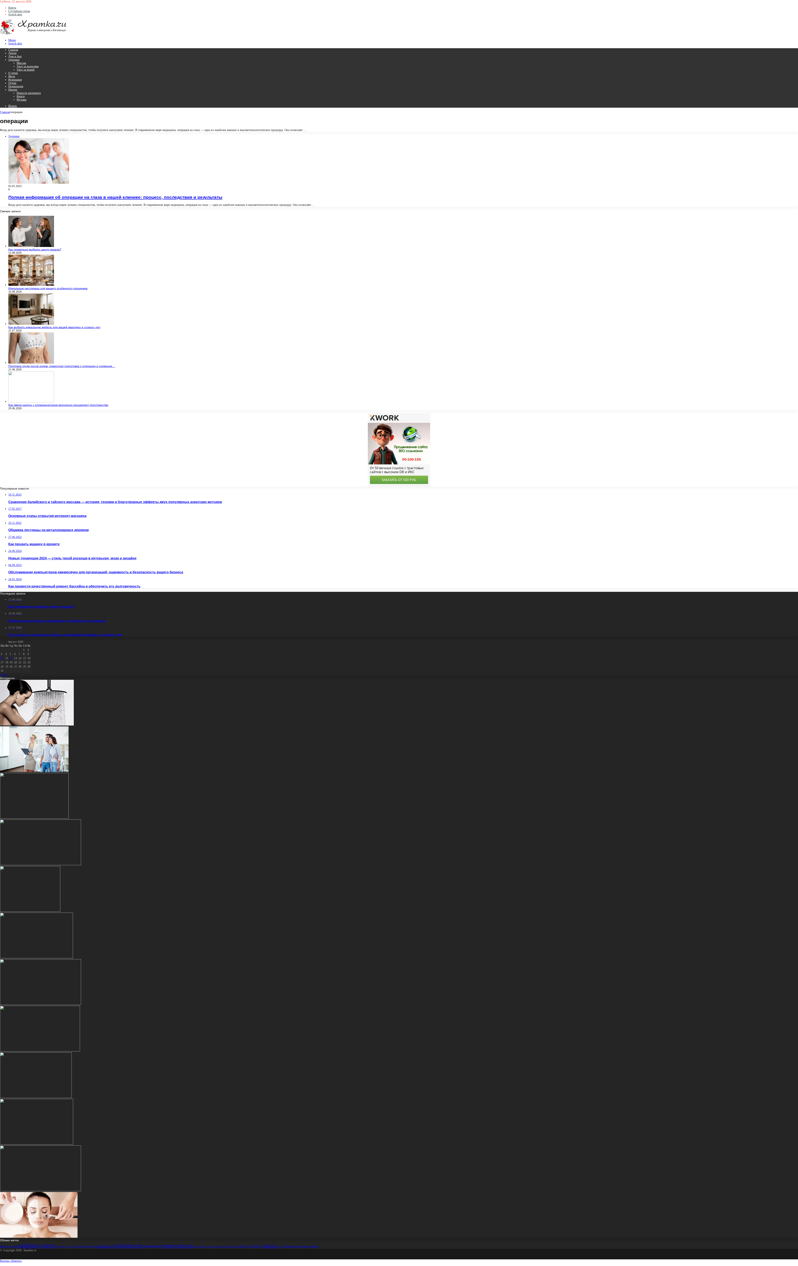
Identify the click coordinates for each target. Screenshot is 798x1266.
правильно (152, 1246)
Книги (21, 96)
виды (4, 1246)
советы (269, 1245)
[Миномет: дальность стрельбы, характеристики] (36, 1097)
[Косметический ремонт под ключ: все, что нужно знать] (40, 1050)
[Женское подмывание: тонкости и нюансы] (37, 724)
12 (11, 658)
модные (89, 1246)
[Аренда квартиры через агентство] (34, 771)
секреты (255, 1246)
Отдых (12, 83)
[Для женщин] (33, 34)
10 (2, 658)
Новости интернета (29, 93)
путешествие (213, 1246)
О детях (13, 73)
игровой (59, 1246)
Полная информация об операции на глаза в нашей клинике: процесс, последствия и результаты (115, 197)
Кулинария (15, 79)
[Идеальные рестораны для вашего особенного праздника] (31, 284)
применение (201, 1246)
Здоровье (14, 59)
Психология (15, 86)
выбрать (29, 1245)
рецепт (243, 1246)
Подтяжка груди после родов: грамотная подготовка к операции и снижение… (61, 366)
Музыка (21, 99)
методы (78, 1246)
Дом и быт (15, 56)
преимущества (177, 1245)
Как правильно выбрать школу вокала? (34, 249)
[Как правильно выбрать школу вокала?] (31, 246)
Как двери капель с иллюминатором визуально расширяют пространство (58, 405)
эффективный (310, 1246)
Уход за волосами (28, 66)
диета (47, 1245)
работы (224, 1246)
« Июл (4, 674)
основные (103, 1246)
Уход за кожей (25, 69)
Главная (13, 49)
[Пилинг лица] (39, 1236)
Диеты (12, 53)
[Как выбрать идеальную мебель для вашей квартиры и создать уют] (31, 323)
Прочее (12, 89)
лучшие (68, 1246)
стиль (280, 1246)
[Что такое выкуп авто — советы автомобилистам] (36, 1143)
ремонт (233, 1246)
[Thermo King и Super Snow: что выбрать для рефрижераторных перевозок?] (40, 1190)
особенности (127, 1246)
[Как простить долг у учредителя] (40, 1004)
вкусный (13, 1246)
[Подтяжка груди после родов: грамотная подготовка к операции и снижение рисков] (31, 362)
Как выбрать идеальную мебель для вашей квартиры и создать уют (54, 327)
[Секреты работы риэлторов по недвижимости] (40, 864)
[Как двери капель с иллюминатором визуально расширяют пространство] (31, 401)
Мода (11, 76)
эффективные (292, 1246)
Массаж (21, 63)
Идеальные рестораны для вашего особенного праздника (47, 288)
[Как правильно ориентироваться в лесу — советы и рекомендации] (30, 910)
